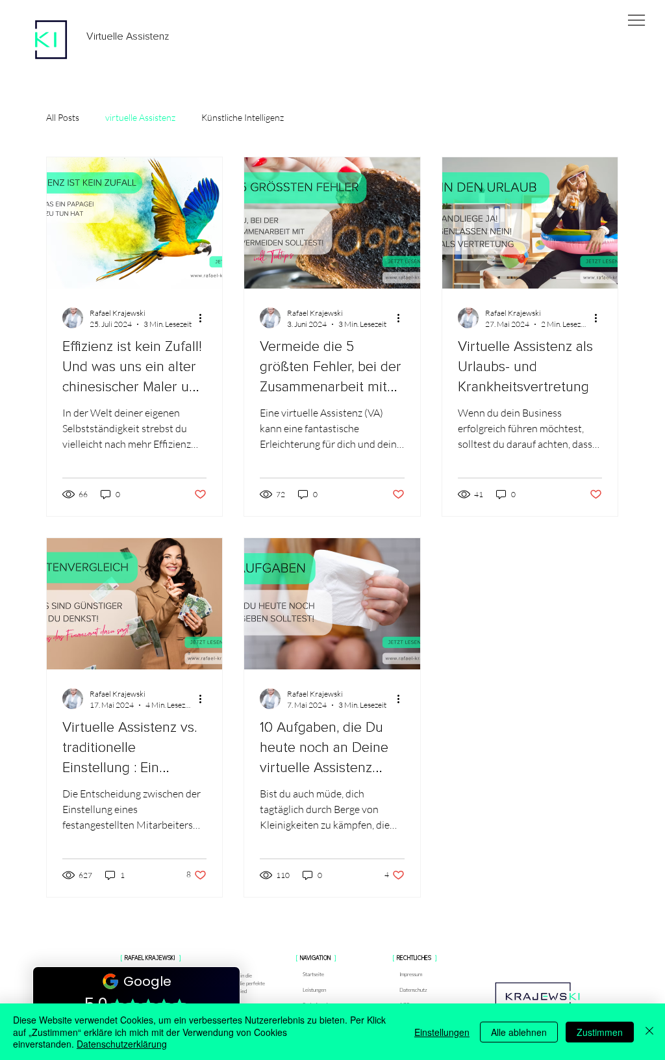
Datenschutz (413, 989)
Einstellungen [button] (442, 1032)
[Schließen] (649, 1032)
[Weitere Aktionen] (204, 318)
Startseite (313, 973)
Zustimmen (600, 1032)
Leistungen (314, 989)
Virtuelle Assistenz (127, 36)
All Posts (62, 117)
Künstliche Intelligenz (242, 117)
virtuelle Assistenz (140, 117)
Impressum (410, 973)
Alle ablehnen (519, 1032)
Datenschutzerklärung (122, 1043)
